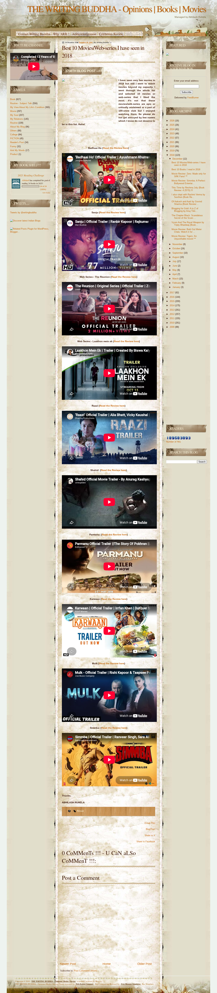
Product (14, 154)
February (177, 283)
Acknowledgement (84, 33)
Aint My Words (17, 150)
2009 (172, 327)
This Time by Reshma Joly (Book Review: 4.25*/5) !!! (188, 189)
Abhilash (25, 180)
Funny (13, 146)
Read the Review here (115, 148)
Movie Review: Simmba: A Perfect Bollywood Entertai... (188, 182)
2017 (172, 292)
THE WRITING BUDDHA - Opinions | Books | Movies (116, 9)
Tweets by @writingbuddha (23, 212)
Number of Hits (173, 441)
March (175, 278)
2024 (172, 129)
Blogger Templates (131, 984)
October (176, 248)
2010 (172, 322)
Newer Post (68, 964)
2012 (172, 314)
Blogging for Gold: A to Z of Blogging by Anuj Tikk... (185, 209)
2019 (172, 150)
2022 (172, 137)
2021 (172, 142)
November (177, 244)
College (14, 134)
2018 (172, 155)
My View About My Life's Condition (27, 107)
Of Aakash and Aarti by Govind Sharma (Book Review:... (187, 202)
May (174, 270)
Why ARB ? (61, 33)
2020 (172, 146)
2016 (172, 297)
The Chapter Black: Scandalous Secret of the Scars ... (187, 216)
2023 (172, 133)
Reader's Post (17, 142)
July (174, 261)
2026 (172, 120)
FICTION (15, 138)
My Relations (17, 119)
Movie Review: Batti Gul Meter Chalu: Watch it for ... (187, 230)
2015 (172, 301)
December (177, 159)
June (175, 265)
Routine (14, 123)
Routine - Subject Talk (21, 103)
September (178, 253)
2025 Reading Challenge (31, 175)
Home (107, 964)
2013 (172, 310)
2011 (172, 318)
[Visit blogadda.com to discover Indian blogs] (25, 220)
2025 (172, 125)
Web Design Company (85, 984)
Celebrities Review (111, 33)
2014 (172, 305)
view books (46, 192)
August (176, 257)
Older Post (144, 964)
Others (13, 130)
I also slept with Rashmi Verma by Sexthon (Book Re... (188, 196)
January (176, 287)
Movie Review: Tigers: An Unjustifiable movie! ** (184, 237)
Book (13, 99)
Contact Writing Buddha (34, 33)
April (174, 274)
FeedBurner (193, 97)
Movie (13, 111)
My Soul (14, 115)
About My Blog (17, 126)
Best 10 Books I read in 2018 (186, 169)
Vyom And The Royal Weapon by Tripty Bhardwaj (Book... (188, 223)
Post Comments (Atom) (85, 970)
